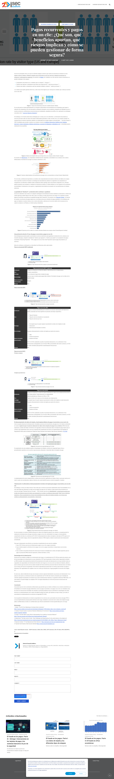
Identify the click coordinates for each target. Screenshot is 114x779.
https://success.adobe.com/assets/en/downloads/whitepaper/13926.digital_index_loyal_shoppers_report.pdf (40, 609)
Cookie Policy (96, 760)
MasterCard (24, 157)
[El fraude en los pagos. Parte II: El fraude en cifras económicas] (96, 726)
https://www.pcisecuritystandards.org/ (46, 623)
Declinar (81, 773)
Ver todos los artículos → (102, 716)
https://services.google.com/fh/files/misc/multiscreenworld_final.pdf (30, 616)
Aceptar (70, 773)
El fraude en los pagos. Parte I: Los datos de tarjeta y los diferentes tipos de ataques (57, 740)
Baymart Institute (60, 197)
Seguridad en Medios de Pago (49, 24)
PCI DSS (65, 431)
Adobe (41, 77)
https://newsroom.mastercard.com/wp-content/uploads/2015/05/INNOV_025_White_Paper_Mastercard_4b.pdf (40, 620)
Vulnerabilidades (61, 734)
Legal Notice (18, 760)
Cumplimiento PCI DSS (67, 24)
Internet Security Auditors (49, 60)
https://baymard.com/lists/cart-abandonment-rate (53, 622)
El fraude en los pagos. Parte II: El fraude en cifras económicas (95, 740)
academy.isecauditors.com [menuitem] (100, 4)
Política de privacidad (32, 766)
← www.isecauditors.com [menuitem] (83, 4)
